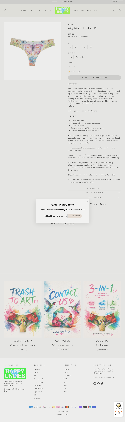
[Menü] (122, 403)
